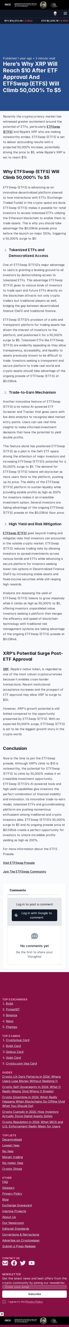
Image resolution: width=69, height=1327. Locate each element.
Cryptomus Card (17, 1040)
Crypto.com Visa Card (21, 1063)
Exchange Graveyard (17, 1205)
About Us (9, 1217)
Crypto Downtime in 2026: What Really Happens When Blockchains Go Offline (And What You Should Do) (33, 1101)
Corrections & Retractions (20, 1234)
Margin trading (12, 1157)
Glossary (8, 1188)
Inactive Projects (14, 1211)
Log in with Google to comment (37, 915)
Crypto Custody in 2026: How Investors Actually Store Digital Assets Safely (30, 1114)
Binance (11, 1015)
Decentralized (12, 1139)
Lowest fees (11, 1145)
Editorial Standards (15, 1229)
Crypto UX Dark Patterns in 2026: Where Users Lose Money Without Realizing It (31, 1079)
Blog (5, 1199)
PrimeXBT (13, 1009)
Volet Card (13, 1057)
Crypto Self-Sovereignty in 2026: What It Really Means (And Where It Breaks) (31, 1089)
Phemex (11, 1027)
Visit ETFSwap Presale (19, 863)
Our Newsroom (13, 1223)
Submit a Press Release (19, 1246)
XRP (6, 669)
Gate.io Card (14, 1052)
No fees (7, 1151)
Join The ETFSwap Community (24, 871)
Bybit (9, 1003)
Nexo (9, 1021)
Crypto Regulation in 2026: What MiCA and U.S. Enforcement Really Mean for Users (32, 1124)
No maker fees (12, 1163)
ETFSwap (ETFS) (15, 533)
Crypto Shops (12, 1169)
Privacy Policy (12, 1193)
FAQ (5, 1182)
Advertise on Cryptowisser (21, 1240)
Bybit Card (13, 1046)
